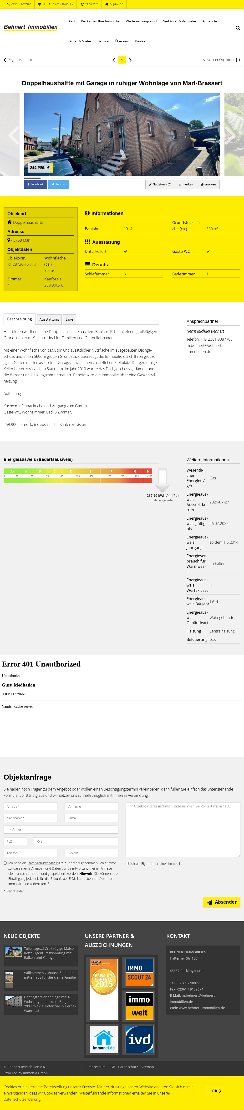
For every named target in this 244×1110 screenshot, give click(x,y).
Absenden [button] (226, 902)
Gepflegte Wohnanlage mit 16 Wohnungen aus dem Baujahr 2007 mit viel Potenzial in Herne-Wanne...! (50, 1004)
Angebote (210, 21)
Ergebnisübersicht (22, 59)
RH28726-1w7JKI (21, 264)
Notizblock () (161, 184)
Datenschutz (128, 1067)
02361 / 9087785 (21, 4)
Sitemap (147, 1067)
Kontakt (140, 41)
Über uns (122, 41)
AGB (111, 1067)
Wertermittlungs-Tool (141, 21)
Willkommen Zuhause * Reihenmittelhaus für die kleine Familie (50, 975)
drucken (210, 184)
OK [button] (215, 1091)
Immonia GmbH (35, 1073)
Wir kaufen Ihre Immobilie (100, 21)
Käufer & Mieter (79, 41)
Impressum (96, 1067)
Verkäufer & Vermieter (179, 21)
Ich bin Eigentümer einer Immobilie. (156, 863)
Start (71, 21)
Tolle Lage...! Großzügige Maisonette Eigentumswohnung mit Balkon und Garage (49, 953)
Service (103, 41)
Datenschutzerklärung (44, 863)
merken (187, 184)
